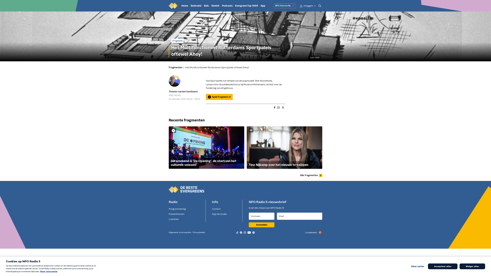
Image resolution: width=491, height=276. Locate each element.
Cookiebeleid (311, 233)
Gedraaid (196, 6)
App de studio (219, 214)
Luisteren (174, 219)
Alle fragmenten (309, 175)
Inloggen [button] (308, 6)
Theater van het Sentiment (183, 92)
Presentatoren (176, 214)
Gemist (215, 6)
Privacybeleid (199, 232)
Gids (206, 6)
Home (184, 6)
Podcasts (227, 6)
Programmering (177, 209)
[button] (319, 5)
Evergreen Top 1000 (246, 6)
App (263, 6)
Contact (216, 209)
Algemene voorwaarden (180, 232)
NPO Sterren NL (283, 6)
